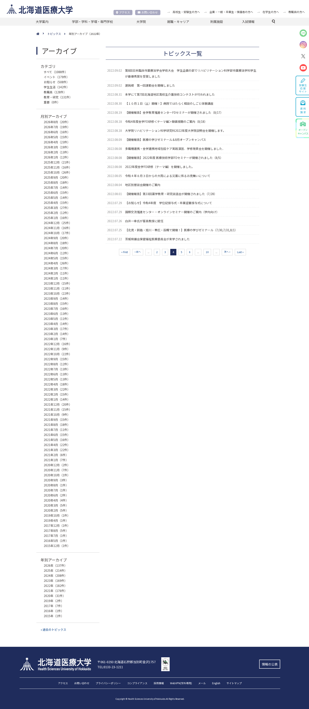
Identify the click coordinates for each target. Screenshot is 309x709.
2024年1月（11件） (57, 278)
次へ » (227, 251)
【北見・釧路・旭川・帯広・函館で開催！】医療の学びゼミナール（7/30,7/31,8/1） (181, 230)
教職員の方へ (296, 12)
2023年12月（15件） (58, 283)
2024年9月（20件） (57, 238)
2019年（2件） (54, 601)
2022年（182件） (55, 586)
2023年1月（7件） (56, 339)
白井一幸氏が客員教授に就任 (144, 221)
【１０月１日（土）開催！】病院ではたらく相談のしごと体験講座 (169, 103)
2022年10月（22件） (58, 354)
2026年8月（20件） (57, 122)
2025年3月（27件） (57, 208)
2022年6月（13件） (57, 374)
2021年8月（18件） (57, 424)
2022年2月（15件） (57, 394)
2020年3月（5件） (56, 505)
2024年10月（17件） (58, 233)
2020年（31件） (55, 596)
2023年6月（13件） (57, 314)
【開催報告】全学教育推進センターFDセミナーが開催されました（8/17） (174, 112)
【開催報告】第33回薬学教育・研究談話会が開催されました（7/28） (171, 194)
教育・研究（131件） (58, 97)
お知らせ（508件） (56, 82)
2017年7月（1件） (56, 535)
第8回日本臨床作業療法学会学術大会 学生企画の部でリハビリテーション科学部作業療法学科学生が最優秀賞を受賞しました (190, 73)
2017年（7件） (54, 606)
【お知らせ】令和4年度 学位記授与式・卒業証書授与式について (168, 203)
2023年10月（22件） (58, 293)
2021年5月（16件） (57, 440)
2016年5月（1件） (56, 541)
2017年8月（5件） (56, 530)
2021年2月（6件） (56, 455)
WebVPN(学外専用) (181, 683)
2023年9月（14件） (57, 298)
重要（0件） (52, 102)
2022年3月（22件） (57, 389)
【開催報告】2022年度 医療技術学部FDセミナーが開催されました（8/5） (174, 158)
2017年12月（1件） (57, 525)
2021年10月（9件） (57, 414)
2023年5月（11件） (57, 319)
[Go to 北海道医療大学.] (41, 34)
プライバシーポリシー (108, 683)
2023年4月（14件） (57, 324)
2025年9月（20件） (57, 177)
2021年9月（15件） (57, 419)
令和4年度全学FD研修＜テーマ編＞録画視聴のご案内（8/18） (166, 121)
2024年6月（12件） (57, 253)
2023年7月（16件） (57, 308)
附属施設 (216, 21)
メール (202, 683)
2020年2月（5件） (56, 510)
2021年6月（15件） (57, 435)
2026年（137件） (55, 565)
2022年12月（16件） (58, 344)
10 (207, 252)
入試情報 (248, 21)
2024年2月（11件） (57, 273)
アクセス (124, 12)
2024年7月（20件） (57, 248)
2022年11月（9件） (57, 349)
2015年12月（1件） (57, 546)
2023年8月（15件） (57, 303)
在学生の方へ (271, 12)
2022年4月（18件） (57, 384)
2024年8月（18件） (57, 243)
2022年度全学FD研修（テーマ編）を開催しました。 (159, 167)
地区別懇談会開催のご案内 (142, 185)
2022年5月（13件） (57, 379)
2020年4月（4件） (56, 500)
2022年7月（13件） (57, 369)
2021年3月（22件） (57, 450)
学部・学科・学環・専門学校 (92, 21)
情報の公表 (270, 664)
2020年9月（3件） (56, 480)
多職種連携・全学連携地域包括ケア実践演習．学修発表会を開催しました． (175, 149)
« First (124, 252)
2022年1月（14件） (57, 399)
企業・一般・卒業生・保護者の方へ (231, 12)
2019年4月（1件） (56, 520)
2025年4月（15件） (57, 203)
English (216, 683)
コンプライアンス (137, 683)
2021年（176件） (55, 591)
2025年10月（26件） (58, 172)
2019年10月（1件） (57, 515)
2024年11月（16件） (58, 228)
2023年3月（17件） (57, 329)
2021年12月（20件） (58, 404)
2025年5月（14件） (57, 197)
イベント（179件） (56, 77)
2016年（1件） (54, 611)
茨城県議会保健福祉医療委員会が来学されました (157, 239)
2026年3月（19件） (57, 147)
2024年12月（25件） (58, 223)
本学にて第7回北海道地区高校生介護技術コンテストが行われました (170, 94)
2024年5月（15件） (57, 258)
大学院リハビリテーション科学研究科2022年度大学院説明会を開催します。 (175, 130)
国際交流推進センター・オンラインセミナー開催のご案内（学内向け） (172, 212)
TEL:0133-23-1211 (110, 667)
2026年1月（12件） (57, 157)
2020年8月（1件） (56, 485)
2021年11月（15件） (58, 409)
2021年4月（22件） (57, 445)
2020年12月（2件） (57, 465)
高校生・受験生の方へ (186, 12)
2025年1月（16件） (57, 218)
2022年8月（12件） (57, 364)
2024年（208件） (55, 575)
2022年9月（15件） (57, 359)
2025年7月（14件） (57, 187)
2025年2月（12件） (57, 213)
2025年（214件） (55, 570)
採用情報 (159, 683)
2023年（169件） (55, 580)
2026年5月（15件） (57, 137)
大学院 (141, 21)
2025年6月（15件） (57, 192)
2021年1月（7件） (56, 460)
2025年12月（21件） (58, 162)
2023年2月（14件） (57, 334)
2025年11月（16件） (58, 167)
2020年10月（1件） (57, 475)
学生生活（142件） (56, 87)
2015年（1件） (54, 616)
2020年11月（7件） (57, 470)
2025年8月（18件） (57, 182)
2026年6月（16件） (57, 132)
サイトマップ (234, 683)
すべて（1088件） (56, 72)
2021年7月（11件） (57, 430)
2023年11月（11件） (58, 288)
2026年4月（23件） (57, 142)
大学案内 (42, 21)
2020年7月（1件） (56, 490)
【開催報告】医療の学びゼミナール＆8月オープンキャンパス (165, 139)
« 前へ (138, 251)
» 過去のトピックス (53, 629)
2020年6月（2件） (56, 495)
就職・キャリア (178, 21)
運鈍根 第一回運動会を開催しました (150, 85)
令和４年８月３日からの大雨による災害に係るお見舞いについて (167, 176)
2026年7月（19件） (57, 127)
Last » (240, 252)
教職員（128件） (55, 92)
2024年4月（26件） (57, 263)
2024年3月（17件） (57, 268)
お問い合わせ (149, 12)
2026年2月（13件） (57, 152)
